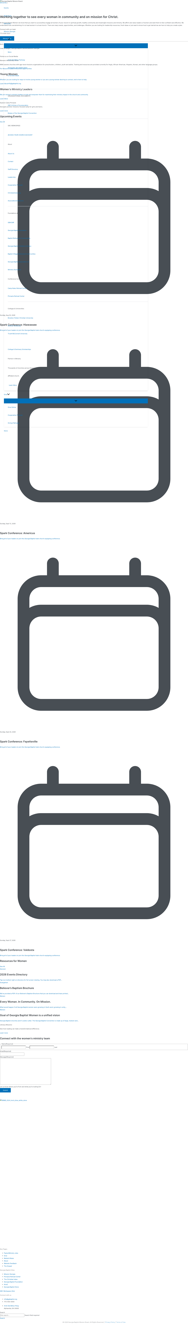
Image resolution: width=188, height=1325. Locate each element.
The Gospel (8, 1266)
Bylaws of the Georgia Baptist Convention (22, 113)
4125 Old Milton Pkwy (11, 1306)
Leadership (12, 177)
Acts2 (6, 1284)
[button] (9, 39)
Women (2, 996)
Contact (10, 161)
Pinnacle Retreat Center (16, 296)
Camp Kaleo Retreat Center (17, 288)
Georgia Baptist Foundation (17, 230)
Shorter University (14, 326)
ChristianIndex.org (14, 193)
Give (5, 1256)
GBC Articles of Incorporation (18, 105)
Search (2, 1312)
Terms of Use (121, 1322)
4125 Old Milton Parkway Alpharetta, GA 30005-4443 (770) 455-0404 (17, 68)
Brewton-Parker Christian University (20, 318)
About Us (11, 154)
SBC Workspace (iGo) (7, 1291)
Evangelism (4, 982)
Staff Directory (13, 169)
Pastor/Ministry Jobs (11, 1253)
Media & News (9, 1258)
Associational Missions (16, 201)
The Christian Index (11, 1279)
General (2, 969)
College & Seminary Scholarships (19, 349)
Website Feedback (10, 1263)
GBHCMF (11, 222)
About (6, 1261)
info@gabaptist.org (14, 83)
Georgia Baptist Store (11, 1287)
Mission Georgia (9, 1274)
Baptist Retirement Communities (19, 238)
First (27, 1047)
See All (2, 966)
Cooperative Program (15, 185)
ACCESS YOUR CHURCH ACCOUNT (20, 135)
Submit (5, 1090)
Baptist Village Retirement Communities (21, 254)
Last (55, 1047)
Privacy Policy (110, 1322)
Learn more (4, 1033)
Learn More (13, 385)
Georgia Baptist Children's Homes (19, 246)
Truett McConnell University (17, 334)
